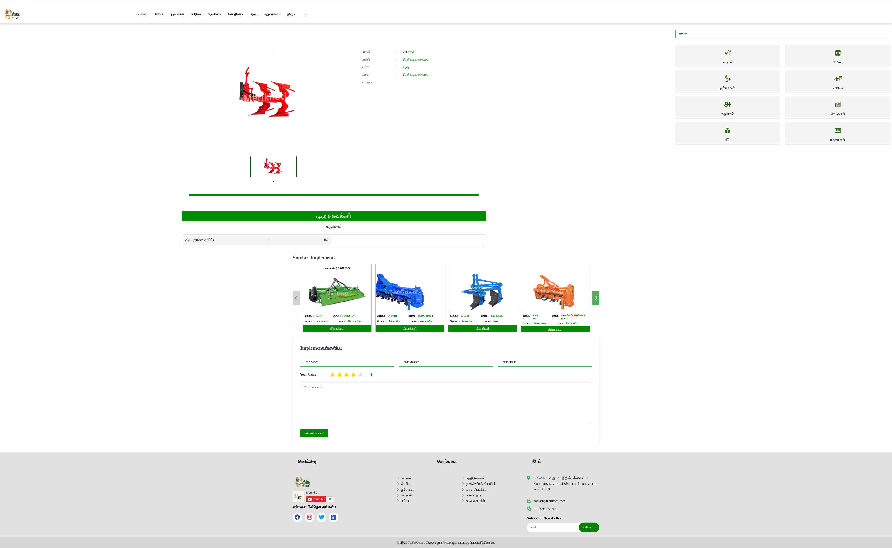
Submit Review (314, 433)
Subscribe (589, 527)
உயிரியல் (196, 14)
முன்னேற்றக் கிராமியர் (481, 484)
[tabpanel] (273, 166)
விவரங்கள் (337, 328)
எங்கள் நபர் (473, 495)
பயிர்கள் (406, 478)
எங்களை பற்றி (475, 500)
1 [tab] (273, 181)
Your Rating (308, 374)
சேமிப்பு (159, 14)
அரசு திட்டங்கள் (476, 489)
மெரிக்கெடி (415, 542)
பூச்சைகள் (177, 14)
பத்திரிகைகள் (475, 478)
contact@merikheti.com (549, 501)
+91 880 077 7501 (546, 509)
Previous (296, 298)
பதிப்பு (253, 14)
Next (595, 298)
